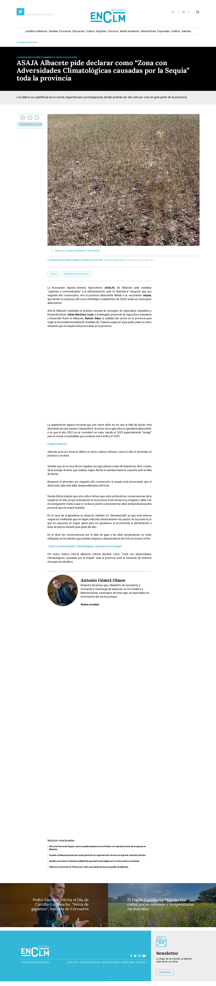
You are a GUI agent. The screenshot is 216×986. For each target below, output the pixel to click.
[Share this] (23, 117)
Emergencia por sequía (76, 274)
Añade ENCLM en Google (31, 124)
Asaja (53, 274)
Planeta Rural (148, 31)
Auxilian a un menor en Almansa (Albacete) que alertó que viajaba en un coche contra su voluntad (94, 861)
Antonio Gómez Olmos (115, 260)
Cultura (90, 31)
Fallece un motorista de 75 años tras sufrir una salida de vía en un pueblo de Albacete (88, 867)
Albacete (31, 42)
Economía (65, 31)
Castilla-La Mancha (36, 31)
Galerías (186, 31)
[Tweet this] (30, 117)
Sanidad (53, 31)
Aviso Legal (72, 962)
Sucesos (113, 31)
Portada (21, 42)
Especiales (163, 31)
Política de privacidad (89, 962)
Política (175, 31)
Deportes (101, 31)
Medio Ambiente (129, 31)
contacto (141, 962)
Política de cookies (110, 962)
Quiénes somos (128, 962)
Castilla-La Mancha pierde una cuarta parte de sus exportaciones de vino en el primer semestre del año (97, 855)
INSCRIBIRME (165, 972)
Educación (78, 31)
